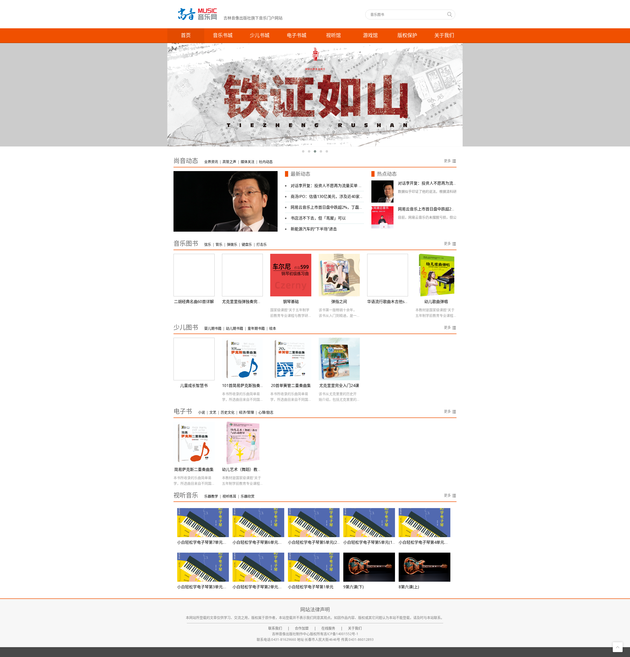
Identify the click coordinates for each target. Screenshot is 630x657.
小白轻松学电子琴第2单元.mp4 (260, 587)
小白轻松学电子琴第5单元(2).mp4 (317, 542)
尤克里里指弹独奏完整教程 (245, 301)
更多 (448, 160)
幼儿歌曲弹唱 (436, 301)
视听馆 (333, 35)
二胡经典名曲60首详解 (194, 301)
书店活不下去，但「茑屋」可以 (318, 218)
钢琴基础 (291, 301)
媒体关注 (247, 161)
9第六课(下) (353, 587)
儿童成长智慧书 (194, 385)
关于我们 (444, 35)
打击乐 (261, 244)
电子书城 (296, 35)
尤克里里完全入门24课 (339, 385)
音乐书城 (223, 35)
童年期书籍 (256, 328)
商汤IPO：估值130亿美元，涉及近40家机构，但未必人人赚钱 (345, 196)
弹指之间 (339, 301)
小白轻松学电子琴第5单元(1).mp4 (372, 542)
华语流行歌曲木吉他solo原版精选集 (398, 301)
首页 (186, 35)
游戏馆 (370, 35)
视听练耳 (229, 496)
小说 (201, 412)
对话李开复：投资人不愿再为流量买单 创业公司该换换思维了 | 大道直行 (354, 185)
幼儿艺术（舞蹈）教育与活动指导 (251, 469)
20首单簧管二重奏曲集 (291, 385)
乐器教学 (211, 496)
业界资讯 (211, 161)
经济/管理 (246, 412)
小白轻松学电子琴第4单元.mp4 (426, 542)
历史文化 (228, 412)
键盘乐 (247, 244)
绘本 (272, 328)
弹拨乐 (232, 244)
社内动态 (266, 161)
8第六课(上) (409, 587)
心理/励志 (265, 412)
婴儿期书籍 (212, 328)
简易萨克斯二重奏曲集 (194, 469)
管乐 (219, 244)
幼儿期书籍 (234, 328)
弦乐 (207, 244)
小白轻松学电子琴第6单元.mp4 (260, 542)
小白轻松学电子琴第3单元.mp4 (204, 587)
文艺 (212, 412)
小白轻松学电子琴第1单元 (310, 587)
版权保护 (407, 35)
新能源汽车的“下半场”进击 (314, 229)
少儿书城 (259, 35)
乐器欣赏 (247, 496)
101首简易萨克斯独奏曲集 (245, 385)
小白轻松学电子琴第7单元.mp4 (204, 542)
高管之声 (229, 161)
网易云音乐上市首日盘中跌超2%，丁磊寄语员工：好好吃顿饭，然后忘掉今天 (358, 207)
